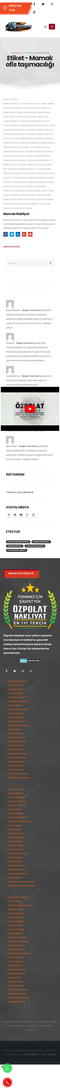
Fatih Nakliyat (15, 829)
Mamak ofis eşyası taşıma (15, 164)
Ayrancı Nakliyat (16, 713)
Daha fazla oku (11, 246)
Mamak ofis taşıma (36, 164)
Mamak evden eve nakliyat (15, 130)
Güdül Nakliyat (15, 841)
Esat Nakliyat (14, 809)
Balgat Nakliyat (15, 733)
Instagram (27, 514)
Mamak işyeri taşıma (24, 156)
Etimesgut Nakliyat (17, 817)
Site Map (52, 1054)
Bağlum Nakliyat (16, 721)
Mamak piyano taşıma (31, 173)
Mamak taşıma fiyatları (40, 195)
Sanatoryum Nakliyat (18, 941)
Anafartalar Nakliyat (18, 701)
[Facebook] (34, 4)
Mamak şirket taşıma (24, 191)
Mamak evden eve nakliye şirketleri (36, 138)
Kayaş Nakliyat (15, 877)
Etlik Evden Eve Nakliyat (19, 821)
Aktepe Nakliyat (15, 689)
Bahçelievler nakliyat (18, 725)
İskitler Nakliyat (15, 857)
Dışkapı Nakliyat (16, 793)
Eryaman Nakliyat (17, 805)
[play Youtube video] (30, 408)
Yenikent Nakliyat (16, 993)
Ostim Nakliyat (15, 925)
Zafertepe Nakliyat (17, 1001)
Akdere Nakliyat (15, 685)
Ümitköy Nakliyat (16, 981)
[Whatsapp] (31, 671)
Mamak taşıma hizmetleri (14, 199)
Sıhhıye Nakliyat (16, 957)
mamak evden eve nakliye (24, 134)
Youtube (21, 514)
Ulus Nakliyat (14, 977)
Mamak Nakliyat (16, 214)
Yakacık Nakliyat (16, 985)
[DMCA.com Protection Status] (30, 660)
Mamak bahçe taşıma (13, 112)
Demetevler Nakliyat (18, 773)
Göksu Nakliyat (15, 833)
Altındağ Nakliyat (16, 697)
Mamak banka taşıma (33, 112)
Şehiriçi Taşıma (10, 99)
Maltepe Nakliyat (16, 909)
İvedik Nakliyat (15, 861)
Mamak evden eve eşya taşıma (40, 125)
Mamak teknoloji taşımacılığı (16, 204)
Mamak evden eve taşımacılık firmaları (21, 143)
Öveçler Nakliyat (16, 929)
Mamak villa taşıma (23, 208)
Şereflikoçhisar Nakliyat (19, 953)
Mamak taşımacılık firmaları (40, 199)
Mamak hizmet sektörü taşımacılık (28, 151)
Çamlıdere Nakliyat (17, 753)
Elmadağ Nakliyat (17, 797)
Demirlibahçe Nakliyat (19, 777)
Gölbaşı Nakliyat (16, 837)
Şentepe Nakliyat (16, 949)
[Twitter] (43, 4)
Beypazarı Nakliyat (17, 741)
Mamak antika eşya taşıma (15, 103)
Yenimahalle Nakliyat (18, 997)
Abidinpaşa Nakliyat (18, 681)
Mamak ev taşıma (18, 125)
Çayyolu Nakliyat (16, 761)
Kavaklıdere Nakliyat (18, 873)
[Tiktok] (34, 12)
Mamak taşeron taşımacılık (16, 195)
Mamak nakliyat (45, 160)
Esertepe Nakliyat (16, 813)
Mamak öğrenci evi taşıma (32, 169)
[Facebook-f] (6, 671)
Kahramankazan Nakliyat (20, 881)
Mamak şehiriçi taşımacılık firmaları (29, 182)
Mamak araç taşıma (37, 103)
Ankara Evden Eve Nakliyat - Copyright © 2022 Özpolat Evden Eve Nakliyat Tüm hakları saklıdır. (30, 1025)
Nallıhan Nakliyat (16, 921)
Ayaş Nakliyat (15, 705)
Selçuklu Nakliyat (16, 945)
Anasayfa (16, 52)
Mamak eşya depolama (26, 117)
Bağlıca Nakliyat (16, 717)
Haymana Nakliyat (17, 853)
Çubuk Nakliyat (15, 769)
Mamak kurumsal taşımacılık (23, 160)
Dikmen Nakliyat (16, 789)
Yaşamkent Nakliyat (18, 989)
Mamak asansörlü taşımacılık (37, 108)
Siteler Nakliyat (15, 965)
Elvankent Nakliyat (17, 801)
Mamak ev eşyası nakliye (21, 121)
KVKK (43, 1054)
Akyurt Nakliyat (15, 693)
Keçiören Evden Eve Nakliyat (22, 885)
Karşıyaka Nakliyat (17, 869)
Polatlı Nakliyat (15, 933)
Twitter (12, 234)
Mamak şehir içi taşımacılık (27, 178)
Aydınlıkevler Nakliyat (18, 709)
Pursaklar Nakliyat (17, 937)
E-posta (30, 234)
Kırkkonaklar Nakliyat (18, 897)
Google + (24, 234)
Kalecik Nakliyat (16, 865)
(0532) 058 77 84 (15, 8)
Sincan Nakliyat (16, 961)
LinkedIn (18, 234)
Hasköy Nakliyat (16, 849)
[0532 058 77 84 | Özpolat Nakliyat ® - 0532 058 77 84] (18, 27)
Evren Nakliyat (15, 825)
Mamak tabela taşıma (44, 191)
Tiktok (33, 514)
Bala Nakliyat (14, 729)
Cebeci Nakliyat (15, 765)
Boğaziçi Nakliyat (16, 749)
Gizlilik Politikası (32, 1054)
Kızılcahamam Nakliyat (19, 905)
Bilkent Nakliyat (15, 745)
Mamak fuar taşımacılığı (21, 147)
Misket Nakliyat (15, 917)
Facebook (5, 234)
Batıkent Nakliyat (16, 737)
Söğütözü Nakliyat (17, 969)
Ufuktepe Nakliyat (16, 973)
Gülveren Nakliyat (17, 845)
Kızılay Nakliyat (15, 901)
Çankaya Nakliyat (17, 757)
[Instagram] (52, 4)
